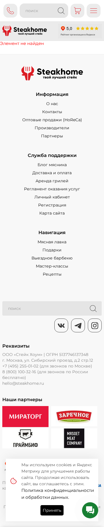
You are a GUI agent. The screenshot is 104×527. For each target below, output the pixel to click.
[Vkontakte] (61, 325)
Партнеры (52, 136)
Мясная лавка (52, 241)
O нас (52, 103)
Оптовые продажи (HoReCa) (52, 119)
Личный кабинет (52, 197)
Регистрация (52, 205)
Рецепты (52, 274)
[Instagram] (95, 325)
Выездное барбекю (52, 258)
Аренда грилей (52, 180)
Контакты (52, 111)
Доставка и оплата (52, 172)
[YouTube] (78, 325)
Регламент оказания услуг (52, 189)
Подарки (52, 250)
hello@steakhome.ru (23, 383)
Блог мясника (52, 164)
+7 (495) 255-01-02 (20, 366)
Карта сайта (52, 213)
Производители (52, 127)
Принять (52, 510)
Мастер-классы (52, 266)
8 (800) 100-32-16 (19, 371)
